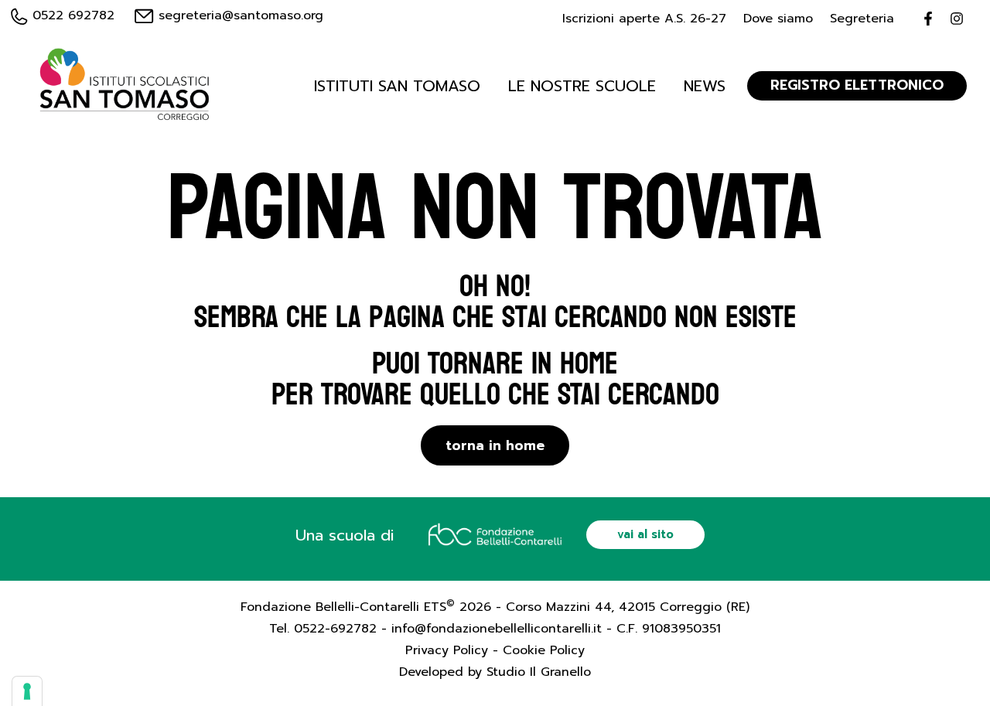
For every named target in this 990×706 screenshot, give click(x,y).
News (704, 85)
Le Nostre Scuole (582, 85)
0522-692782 (335, 628)
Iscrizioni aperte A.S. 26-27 (644, 18)
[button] (645, 535)
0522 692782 (71, 15)
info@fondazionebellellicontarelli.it (496, 628)
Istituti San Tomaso (397, 85)
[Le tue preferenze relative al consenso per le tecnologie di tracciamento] (27, 691)
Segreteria (862, 18)
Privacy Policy (446, 650)
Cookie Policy (544, 650)
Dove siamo (778, 18)
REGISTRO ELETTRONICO (857, 85)
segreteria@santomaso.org (238, 15)
